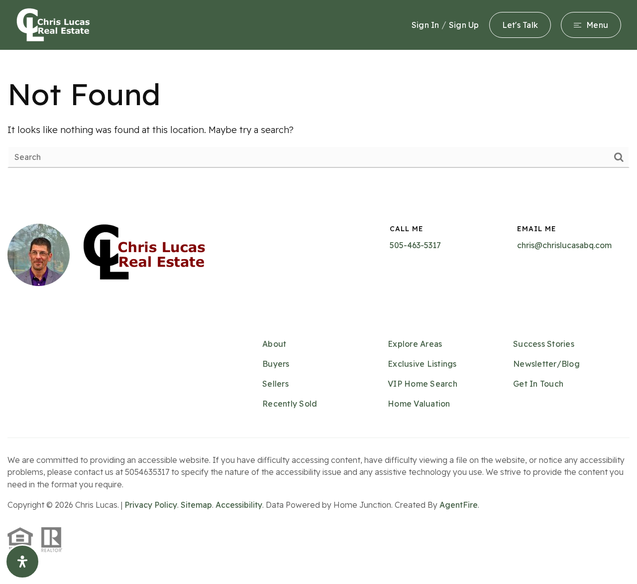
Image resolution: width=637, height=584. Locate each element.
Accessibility (238, 505)
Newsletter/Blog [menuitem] (546, 364)
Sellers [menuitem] (275, 384)
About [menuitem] (274, 344)
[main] (318, 121)
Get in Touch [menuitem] (538, 384)
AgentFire (458, 505)
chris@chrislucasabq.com (564, 245)
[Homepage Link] (53, 24)
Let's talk (520, 25)
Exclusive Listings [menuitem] (422, 364)
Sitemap (196, 505)
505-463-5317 (415, 245)
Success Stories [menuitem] (543, 344)
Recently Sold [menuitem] (289, 404)
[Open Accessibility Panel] (22, 561)
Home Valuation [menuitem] (419, 404)
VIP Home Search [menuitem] (422, 384)
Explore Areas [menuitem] (415, 344)
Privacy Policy (150, 505)
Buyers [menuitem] (276, 364)
